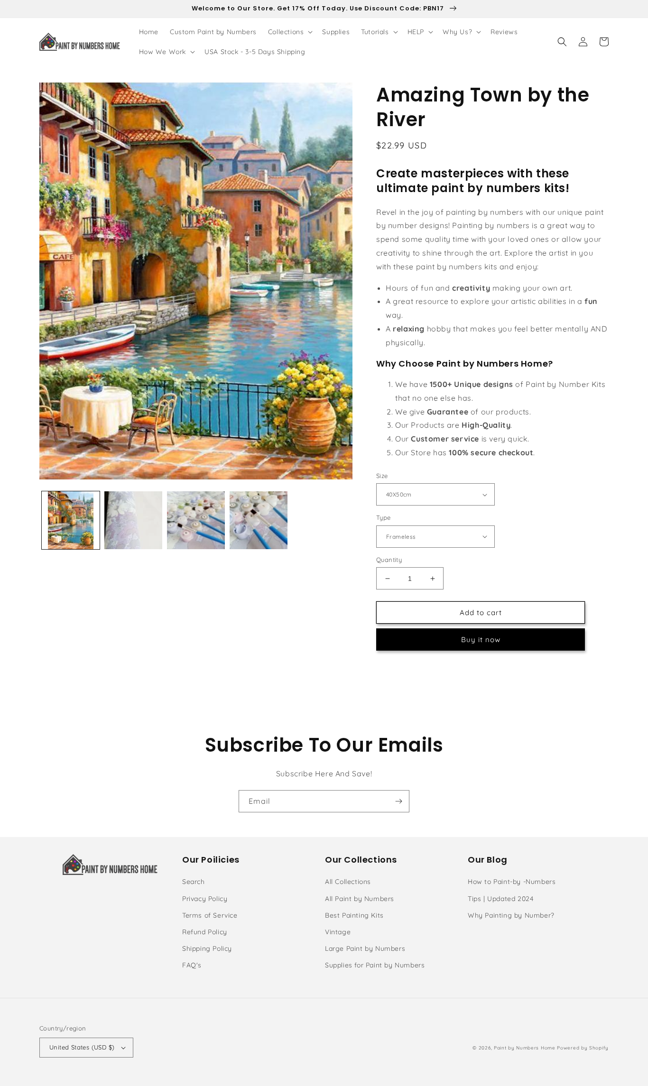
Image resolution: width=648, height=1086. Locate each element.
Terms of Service (210, 915)
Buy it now (480, 639)
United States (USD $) (81, 1047)
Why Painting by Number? (511, 915)
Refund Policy (204, 932)
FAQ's (192, 965)
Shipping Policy (207, 948)
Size (382, 475)
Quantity (389, 559)
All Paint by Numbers (359, 898)
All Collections (348, 881)
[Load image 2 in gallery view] (133, 520)
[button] (289, 32)
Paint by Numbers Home (524, 1048)
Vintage (338, 932)
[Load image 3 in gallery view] (196, 520)
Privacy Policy (204, 898)
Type (383, 517)
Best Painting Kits (354, 915)
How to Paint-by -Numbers (511, 881)
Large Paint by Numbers (365, 948)
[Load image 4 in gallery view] (258, 520)
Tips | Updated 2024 (500, 898)
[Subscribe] (398, 801)
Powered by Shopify (583, 1048)
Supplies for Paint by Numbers (375, 965)
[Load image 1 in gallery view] (71, 520)
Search (193, 881)
